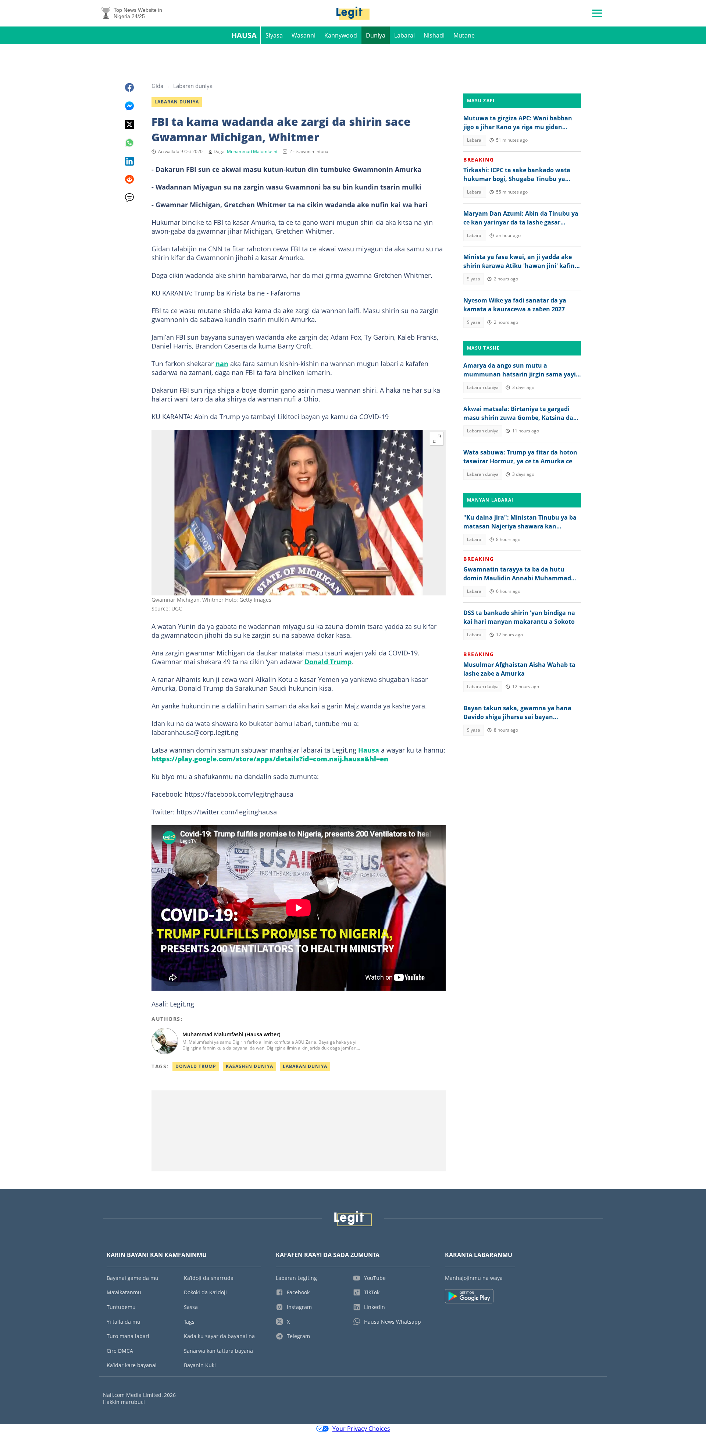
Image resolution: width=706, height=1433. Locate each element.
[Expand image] (437, 439)
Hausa (244, 35)
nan (221, 363)
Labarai (404, 35)
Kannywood (340, 35)
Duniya (375, 35)
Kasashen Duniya (249, 1066)
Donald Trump (328, 661)
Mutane (464, 35)
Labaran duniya (193, 85)
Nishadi (434, 35)
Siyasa (274, 35)
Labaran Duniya (305, 1066)
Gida (157, 85)
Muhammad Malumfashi (252, 151)
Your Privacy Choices (361, 1429)
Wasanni (303, 35)
